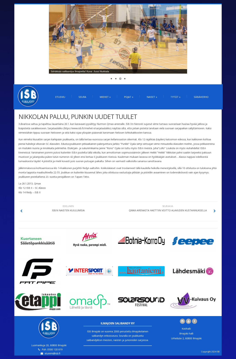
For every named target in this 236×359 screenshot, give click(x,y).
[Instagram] (182, 321)
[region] (118, 44)
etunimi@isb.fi (52, 353)
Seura (82, 97)
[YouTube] (188, 321)
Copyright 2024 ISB (210, 351)
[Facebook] (194, 321)
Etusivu (60, 97)
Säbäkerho (201, 97)
